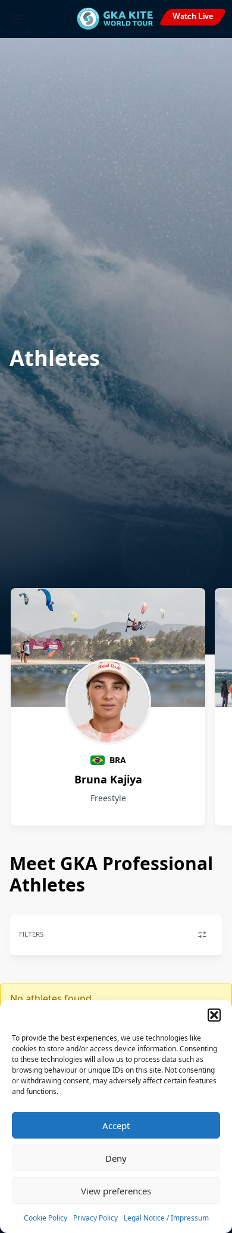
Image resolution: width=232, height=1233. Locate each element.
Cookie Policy (45, 1218)
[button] (214, 1015)
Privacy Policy (95, 1218)
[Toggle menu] (16, 19)
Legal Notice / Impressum (166, 1218)
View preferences (116, 1191)
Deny (116, 1158)
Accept (116, 1125)
